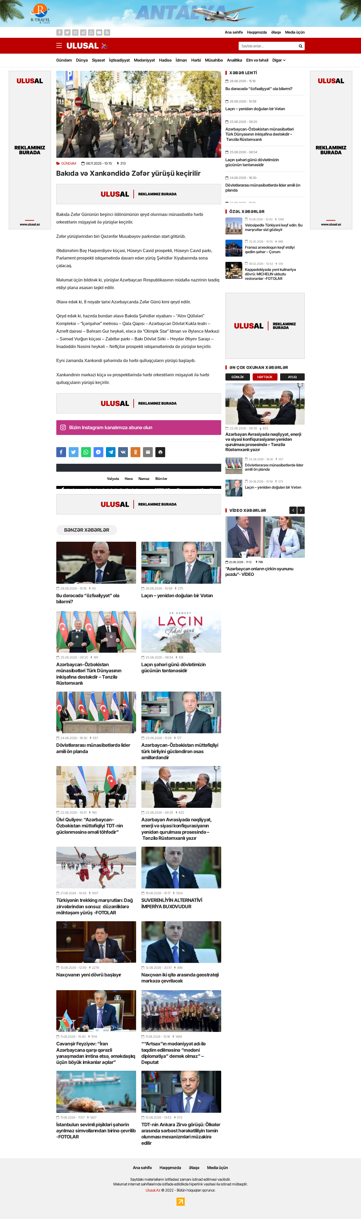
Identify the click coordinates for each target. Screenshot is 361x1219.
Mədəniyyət (144, 60)
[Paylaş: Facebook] (61, 452)
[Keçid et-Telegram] (83, 32)
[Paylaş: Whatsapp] (86, 452)
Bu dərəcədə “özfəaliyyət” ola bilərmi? (87, 598)
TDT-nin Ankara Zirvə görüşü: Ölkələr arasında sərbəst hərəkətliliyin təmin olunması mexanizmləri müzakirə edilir (180, 1134)
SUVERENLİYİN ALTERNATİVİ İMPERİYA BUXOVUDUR (171, 903)
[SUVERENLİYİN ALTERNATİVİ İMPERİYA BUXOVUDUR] (181, 867)
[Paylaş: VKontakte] (123, 452)
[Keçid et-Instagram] (75, 32)
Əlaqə (194, 1167)
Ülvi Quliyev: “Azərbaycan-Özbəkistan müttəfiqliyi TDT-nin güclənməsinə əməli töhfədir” (89, 826)
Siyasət (98, 60)
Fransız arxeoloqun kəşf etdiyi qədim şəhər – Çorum (270, 249)
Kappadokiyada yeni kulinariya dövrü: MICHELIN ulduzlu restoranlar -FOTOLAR (270, 274)
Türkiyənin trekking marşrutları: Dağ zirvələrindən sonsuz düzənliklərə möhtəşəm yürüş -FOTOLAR (94, 906)
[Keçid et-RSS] (107, 32)
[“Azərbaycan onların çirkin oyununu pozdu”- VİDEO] (265, 537)
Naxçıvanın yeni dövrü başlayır (88, 974)
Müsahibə (214, 60)
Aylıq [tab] (292, 377)
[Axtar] (300, 46)
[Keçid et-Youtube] (99, 32)
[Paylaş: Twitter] (73, 452)
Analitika (234, 60)
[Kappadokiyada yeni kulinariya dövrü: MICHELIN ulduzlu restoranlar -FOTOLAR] (233, 270)
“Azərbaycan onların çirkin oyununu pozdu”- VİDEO (259, 571)
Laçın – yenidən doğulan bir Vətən (177, 595)
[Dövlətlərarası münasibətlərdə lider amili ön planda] (96, 712)
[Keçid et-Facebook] (59, 32)
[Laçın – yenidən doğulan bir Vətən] (181, 562)
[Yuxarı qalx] (346, 1204)
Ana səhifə (142, 1167)
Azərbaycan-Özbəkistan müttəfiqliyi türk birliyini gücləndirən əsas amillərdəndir (179, 751)
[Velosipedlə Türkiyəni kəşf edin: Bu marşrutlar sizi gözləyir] (233, 225)
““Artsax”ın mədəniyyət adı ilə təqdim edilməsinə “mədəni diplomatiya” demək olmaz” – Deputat (173, 1053)
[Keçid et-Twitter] (67, 32)
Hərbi (196, 60)
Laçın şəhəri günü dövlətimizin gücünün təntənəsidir (173, 667)
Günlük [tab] (238, 377)
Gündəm (64, 60)
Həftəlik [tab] (264, 377)
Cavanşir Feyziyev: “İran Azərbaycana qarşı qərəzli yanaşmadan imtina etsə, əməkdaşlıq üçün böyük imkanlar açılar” (95, 1053)
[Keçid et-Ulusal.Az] (83, 46)
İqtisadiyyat (119, 60)
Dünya (82, 60)
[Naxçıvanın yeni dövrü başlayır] (96, 942)
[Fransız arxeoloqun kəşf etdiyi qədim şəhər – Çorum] (233, 248)
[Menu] (61, 45)
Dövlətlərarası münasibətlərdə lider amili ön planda (93, 748)
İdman (181, 60)
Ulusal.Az (153, 1190)
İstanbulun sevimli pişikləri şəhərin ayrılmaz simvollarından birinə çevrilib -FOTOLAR (96, 1131)
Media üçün (217, 1167)
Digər (277, 60)
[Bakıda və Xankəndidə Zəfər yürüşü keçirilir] (138, 114)
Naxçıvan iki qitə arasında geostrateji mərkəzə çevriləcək (180, 978)
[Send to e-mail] (148, 452)
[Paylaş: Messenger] (98, 452)
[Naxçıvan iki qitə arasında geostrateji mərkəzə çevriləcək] (181, 942)
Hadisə (165, 60)
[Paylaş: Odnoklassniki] (135, 452)
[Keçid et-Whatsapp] (91, 32)
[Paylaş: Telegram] (111, 452)
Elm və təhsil (257, 60)
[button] (160, 452)
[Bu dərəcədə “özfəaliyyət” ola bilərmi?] (96, 562)
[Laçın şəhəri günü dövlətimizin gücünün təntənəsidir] (181, 632)
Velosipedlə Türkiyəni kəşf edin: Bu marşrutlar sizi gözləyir (274, 227)
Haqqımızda (170, 1167)
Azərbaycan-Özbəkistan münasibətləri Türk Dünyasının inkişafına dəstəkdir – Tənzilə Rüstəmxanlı (88, 674)
